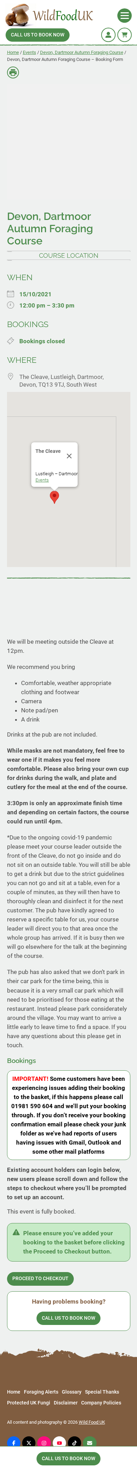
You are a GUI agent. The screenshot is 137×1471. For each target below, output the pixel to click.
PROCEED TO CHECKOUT (40, 1279)
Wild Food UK (92, 1422)
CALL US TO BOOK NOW (37, 35)
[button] (54, 497)
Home (13, 52)
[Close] (69, 456)
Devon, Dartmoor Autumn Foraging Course (81, 52)
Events (29, 52)
